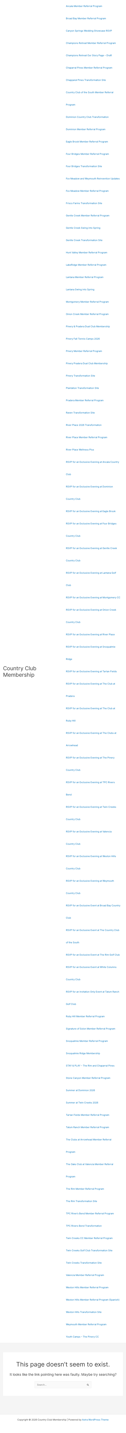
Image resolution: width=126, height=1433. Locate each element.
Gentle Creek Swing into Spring (83, 227)
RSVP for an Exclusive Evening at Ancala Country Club (92, 468)
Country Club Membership (19, 671)
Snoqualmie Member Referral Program (87, 1041)
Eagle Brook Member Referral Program (87, 141)
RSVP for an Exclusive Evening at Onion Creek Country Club (91, 616)
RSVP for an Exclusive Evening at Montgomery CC (93, 597)
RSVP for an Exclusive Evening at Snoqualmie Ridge (90, 653)
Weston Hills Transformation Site (84, 1312)
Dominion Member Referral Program (85, 129)
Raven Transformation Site (80, 412)
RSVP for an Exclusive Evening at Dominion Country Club (89, 492)
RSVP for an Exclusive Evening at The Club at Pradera (90, 689)
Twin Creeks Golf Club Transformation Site (89, 1250)
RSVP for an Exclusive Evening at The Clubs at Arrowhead (91, 739)
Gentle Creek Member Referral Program (87, 215)
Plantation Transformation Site (82, 388)
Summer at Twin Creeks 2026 (82, 1102)
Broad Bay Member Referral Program (86, 18)
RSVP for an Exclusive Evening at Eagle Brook (91, 511)
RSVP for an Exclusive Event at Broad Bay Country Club (93, 911)
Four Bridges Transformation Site (84, 166)
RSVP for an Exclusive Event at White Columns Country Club (91, 973)
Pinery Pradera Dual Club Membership (87, 363)
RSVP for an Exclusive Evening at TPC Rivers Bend (90, 788)
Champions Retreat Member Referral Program (91, 43)
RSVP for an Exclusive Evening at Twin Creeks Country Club (91, 813)
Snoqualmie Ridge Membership (83, 1053)
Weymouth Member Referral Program (86, 1324)
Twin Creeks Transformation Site (84, 1262)
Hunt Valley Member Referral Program (86, 252)
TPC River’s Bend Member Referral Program (90, 1213)
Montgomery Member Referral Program (87, 301)
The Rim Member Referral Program (85, 1188)
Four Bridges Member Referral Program (87, 153)
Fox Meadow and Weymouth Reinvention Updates (93, 178)
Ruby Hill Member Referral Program (85, 1016)
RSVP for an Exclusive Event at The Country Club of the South (92, 936)
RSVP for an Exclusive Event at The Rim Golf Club (93, 954)
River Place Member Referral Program (86, 437)
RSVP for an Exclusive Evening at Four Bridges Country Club (91, 529)
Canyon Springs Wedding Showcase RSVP (89, 30)
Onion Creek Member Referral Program (87, 314)
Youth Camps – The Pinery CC (82, 1336)
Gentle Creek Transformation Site (84, 240)
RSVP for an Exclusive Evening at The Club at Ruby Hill (90, 714)
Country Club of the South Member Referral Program (89, 98)
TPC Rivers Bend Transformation (84, 1225)
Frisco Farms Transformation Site (84, 203)
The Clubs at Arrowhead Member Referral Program (88, 1145)
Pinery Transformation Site (80, 375)
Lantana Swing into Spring (80, 289)
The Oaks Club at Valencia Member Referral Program (89, 1170)
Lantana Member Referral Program (84, 277)
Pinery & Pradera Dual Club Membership (88, 326)
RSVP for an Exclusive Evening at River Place (90, 634)
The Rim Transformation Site (81, 1201)
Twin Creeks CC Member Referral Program (89, 1238)
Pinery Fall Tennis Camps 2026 (83, 338)
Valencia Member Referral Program (85, 1275)
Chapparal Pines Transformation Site (86, 80)
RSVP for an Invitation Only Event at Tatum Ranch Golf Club (92, 997)
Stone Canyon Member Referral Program (88, 1077)
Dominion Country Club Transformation (87, 117)
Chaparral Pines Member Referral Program (89, 67)
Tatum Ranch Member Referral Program (87, 1127)
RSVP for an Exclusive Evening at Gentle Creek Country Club (91, 554)
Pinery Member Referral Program (84, 351)
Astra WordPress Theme (95, 1419)
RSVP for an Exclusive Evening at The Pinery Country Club (90, 763)
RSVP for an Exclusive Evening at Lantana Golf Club (91, 579)
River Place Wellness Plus (80, 449)
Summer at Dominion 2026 (80, 1090)
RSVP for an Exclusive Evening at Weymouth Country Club (90, 887)
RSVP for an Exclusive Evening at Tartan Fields (91, 671)
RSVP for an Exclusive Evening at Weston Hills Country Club (91, 862)
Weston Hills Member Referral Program (87, 1287)
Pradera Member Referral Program (85, 400)
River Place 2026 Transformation (84, 425)
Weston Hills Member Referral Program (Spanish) (92, 1299)
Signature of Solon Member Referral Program (90, 1028)
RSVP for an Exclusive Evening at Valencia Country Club (89, 837)
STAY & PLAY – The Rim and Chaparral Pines (90, 1065)
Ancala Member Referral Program (84, 6)
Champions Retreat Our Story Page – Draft (89, 55)
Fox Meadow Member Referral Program (87, 190)
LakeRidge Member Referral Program (86, 264)
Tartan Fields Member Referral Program (87, 1114)
